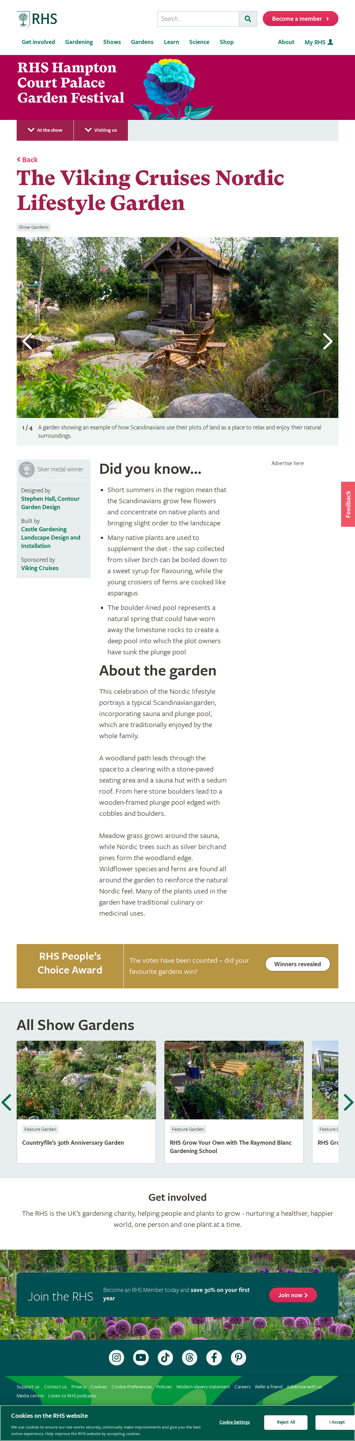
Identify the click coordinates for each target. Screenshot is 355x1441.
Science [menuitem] (199, 42)
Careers (243, 1387)
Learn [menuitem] (171, 42)
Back (30, 160)
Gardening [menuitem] (79, 42)
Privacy (78, 1387)
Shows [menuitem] (112, 42)
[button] (348, 504)
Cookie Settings (234, 1422)
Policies (164, 1387)
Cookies (98, 1387)
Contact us (55, 1387)
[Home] (37, 20)
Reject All (286, 1422)
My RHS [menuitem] (315, 42)
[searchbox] (198, 18)
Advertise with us (304, 1387)
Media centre (30, 1396)
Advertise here (287, 463)
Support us (28, 1387)
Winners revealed (297, 964)
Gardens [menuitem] (142, 42)
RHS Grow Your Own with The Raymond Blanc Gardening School (234, 1102)
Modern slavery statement (203, 1387)
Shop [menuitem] (227, 42)
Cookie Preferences (132, 1387)
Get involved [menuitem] (38, 42)
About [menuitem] (286, 42)
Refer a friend (269, 1387)
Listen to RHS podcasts (72, 1396)
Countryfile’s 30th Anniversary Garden (86, 1102)
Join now (290, 1295)
